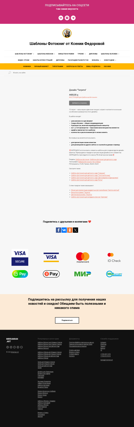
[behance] (11, 347)
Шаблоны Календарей (44, 403)
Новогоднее (41, 375)
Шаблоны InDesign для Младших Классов (50, 352)
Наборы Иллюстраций (42, 60)
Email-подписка (93, 66)
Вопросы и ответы (74, 352)
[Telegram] (73, 18)
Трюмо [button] (81, 54)
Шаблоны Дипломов (43, 385)
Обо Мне (107, 66)
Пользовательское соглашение (77, 346)
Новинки (40, 408)
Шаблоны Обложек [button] (109, 54)
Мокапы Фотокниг (43, 393)
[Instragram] (67, 18)
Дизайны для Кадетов (44, 373)
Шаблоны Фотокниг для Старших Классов (50, 344)
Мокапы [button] (95, 60)
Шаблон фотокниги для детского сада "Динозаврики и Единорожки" (94, 178)
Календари (41, 377)
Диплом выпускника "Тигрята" (81, 194)
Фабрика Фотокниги (85, 162)
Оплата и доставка (74, 350)
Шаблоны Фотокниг (43, 348)
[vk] (7, 347)
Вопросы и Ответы (75, 66)
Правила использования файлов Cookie (80, 344)
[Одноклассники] (69, 230)
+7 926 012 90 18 (105, 356)
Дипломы (93, 54)
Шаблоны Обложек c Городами (46, 401)
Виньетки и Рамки (66, 54)
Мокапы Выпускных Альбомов (46, 391)
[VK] (61, 18)
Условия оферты (74, 354)
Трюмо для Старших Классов (46, 364)
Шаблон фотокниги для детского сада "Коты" (87, 180)
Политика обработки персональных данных (81, 342)
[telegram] (18, 347)
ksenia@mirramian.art (106, 360)
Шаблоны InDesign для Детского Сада (48, 356)
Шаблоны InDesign (43, 358)
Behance (102, 348)
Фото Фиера (97, 162)
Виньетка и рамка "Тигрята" (80, 192)
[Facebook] (58, 230)
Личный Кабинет (41, 66)
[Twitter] (75, 230)
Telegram (102, 346)
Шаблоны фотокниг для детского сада (103, 159)
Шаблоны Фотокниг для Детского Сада (48, 346)
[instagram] (14, 347)
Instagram (103, 342)
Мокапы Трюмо (42, 395)
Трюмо (40, 367)
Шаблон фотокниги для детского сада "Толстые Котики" (90, 175)
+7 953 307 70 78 (105, 354)
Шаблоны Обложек (43, 405)
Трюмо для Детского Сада (45, 366)
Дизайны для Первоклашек (45, 371)
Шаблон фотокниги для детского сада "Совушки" (88, 173)
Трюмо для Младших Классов (46, 362)
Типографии (57, 66)
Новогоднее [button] (109, 60)
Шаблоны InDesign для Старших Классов (49, 354)
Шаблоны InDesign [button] (45, 54)
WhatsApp (103, 344)
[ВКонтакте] (64, 230)
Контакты (72, 356)
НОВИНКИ (27, 66)
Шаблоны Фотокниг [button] (24, 54)
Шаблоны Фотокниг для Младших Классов (50, 342)
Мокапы (40, 397)
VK (101, 350)
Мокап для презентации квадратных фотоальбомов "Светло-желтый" (95, 190)
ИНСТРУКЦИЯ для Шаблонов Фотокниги (83, 97)
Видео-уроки (23, 60)
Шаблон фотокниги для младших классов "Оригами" (89, 197)
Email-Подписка (42, 406)
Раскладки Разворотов (78, 60)
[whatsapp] (21, 347)
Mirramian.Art (15, 352)
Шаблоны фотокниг (82, 159)
